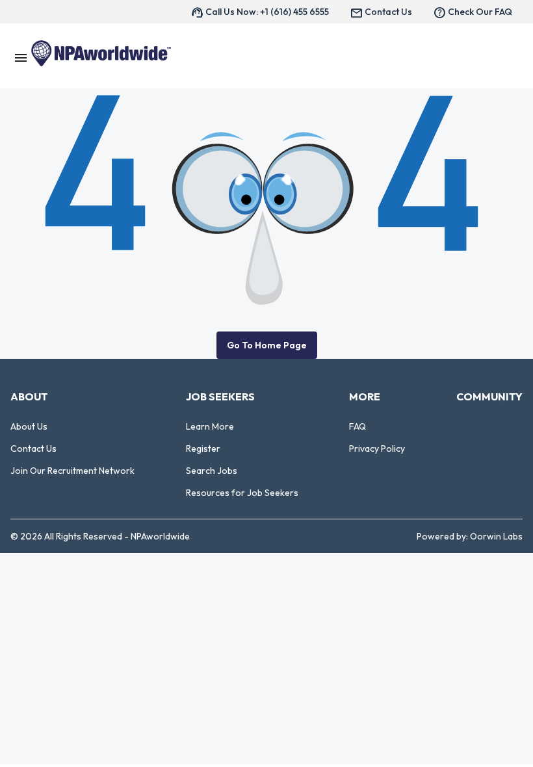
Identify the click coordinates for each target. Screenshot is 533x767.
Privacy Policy (377, 448)
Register (203, 448)
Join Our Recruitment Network (72, 470)
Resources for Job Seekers (242, 493)
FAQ (357, 426)
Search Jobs (211, 470)
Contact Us (33, 448)
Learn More (210, 426)
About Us (28, 426)
